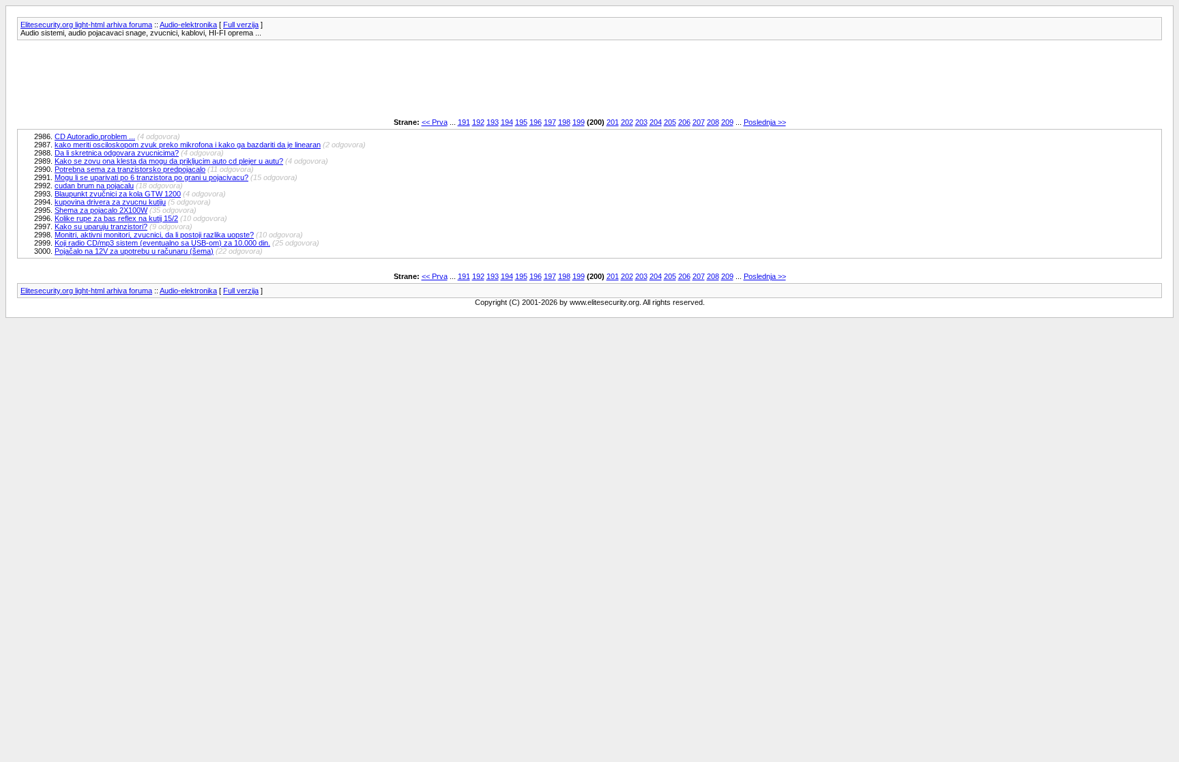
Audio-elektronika (188, 24)
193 (492, 122)
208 (713, 122)
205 (670, 122)
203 (641, 122)
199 (578, 122)
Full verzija (241, 24)
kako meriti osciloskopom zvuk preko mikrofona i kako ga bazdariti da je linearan (188, 145)
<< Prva (435, 122)
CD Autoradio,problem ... (95, 136)
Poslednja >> (765, 122)
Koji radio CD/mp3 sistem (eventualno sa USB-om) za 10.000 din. (162, 243)
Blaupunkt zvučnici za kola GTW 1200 (118, 194)
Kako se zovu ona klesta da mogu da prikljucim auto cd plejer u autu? (169, 161)
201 (613, 122)
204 (656, 122)
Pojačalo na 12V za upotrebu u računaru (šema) (134, 251)
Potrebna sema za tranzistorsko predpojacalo (130, 169)
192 (478, 122)
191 (464, 122)
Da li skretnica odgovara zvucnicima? (117, 153)
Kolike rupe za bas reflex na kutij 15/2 (116, 218)
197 (550, 122)
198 (564, 122)
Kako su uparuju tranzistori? (101, 226)
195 (521, 122)
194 (507, 122)
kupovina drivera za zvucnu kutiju (110, 202)
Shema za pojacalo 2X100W (101, 210)
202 (627, 122)
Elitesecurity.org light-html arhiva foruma (86, 24)
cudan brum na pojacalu (94, 185)
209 (727, 122)
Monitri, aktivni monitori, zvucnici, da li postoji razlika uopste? (154, 235)
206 (684, 122)
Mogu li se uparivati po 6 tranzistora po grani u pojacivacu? (151, 177)
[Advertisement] (265, 79)
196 (535, 122)
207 (699, 122)
